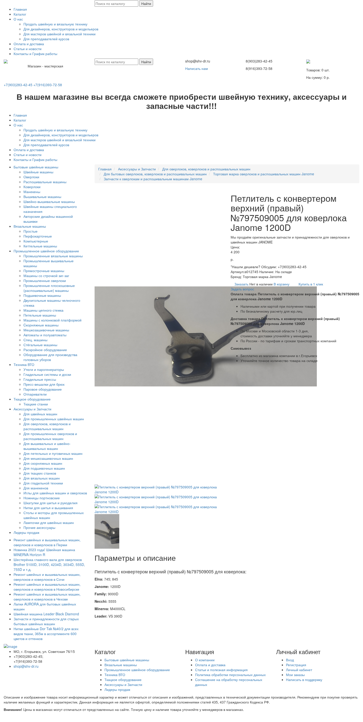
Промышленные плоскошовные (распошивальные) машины (49, 288)
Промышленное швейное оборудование (46, 250)
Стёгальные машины (40, 344)
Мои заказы (295, 674)
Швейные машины (38, 171)
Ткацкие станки (35, 403)
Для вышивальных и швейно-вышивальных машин (47, 446)
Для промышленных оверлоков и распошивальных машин (50, 436)
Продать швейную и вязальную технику (55, 23)
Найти (146, 3)
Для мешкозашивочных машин (48, 458)
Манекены (31, 191)
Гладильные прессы (39, 379)
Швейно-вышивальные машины (49, 201)
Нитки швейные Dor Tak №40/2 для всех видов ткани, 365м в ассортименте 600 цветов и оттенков (46, 633)
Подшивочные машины (42, 295)
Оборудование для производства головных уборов (50, 357)
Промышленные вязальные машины (53, 255)
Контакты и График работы (35, 53)
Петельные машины (39, 315)
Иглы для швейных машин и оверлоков (55, 492)
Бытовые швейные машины (36, 166)
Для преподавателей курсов (46, 38)
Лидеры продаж (26, 532)
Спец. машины (35, 339)
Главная (20, 9)
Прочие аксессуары (39, 527)
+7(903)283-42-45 (18, 84)
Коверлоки (31, 186)
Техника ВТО (24, 364)
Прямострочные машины (43, 270)
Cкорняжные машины (41, 324)
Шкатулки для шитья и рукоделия (50, 502)
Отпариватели (35, 394)
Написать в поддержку (304, 679)
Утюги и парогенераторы (43, 369)
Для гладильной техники (43, 483)
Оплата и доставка (29, 43)
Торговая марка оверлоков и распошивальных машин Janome (263, 173)
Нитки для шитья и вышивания (48, 507)
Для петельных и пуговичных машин (52, 453)
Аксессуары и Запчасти (32, 408)
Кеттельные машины (40, 245)
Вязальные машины (30, 226)
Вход (290, 659)
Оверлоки (31, 176)
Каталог (20, 14)
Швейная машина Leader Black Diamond (46, 613)
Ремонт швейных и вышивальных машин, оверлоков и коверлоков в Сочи (47, 577)
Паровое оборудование (42, 389)
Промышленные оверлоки (44, 280)
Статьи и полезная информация (221, 669)
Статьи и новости (27, 48)
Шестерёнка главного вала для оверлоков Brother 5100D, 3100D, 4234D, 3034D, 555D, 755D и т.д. (50, 564)
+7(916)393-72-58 (47, 84)
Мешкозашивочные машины (46, 329)
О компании (205, 659)
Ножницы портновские (41, 497)
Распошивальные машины (44, 181)
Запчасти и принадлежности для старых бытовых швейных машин (46, 621)
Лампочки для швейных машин (48, 522)
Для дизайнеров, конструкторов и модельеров (60, 28)
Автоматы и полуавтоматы (44, 334)
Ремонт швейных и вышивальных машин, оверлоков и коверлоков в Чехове (47, 597)
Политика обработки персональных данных (230, 674)
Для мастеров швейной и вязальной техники (59, 33)
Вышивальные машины (42, 196)
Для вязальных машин (41, 478)
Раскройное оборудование (45, 349)
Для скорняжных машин (42, 463)
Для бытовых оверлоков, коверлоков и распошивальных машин (155, 173)
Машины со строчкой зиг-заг (46, 275)
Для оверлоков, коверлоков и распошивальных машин (47, 426)
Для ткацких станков (39, 473)
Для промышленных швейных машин (53, 418)
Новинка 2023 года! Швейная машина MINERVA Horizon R (44, 552)
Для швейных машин (40, 413)
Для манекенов (35, 487)
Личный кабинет (299, 669)
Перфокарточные (37, 236)
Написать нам (196, 68)
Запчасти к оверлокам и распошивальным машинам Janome (153, 178)
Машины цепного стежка (43, 310)
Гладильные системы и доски (47, 374)
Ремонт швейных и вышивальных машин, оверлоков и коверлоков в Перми (47, 542)
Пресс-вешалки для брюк (43, 384)
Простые (30, 231)
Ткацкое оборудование (32, 399)
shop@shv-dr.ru (26, 666)
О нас (18, 19)
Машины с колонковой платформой (52, 320)
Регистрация (296, 664)
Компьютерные (35, 241)
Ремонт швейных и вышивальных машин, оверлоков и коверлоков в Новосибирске (47, 587)
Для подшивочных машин (44, 468)
